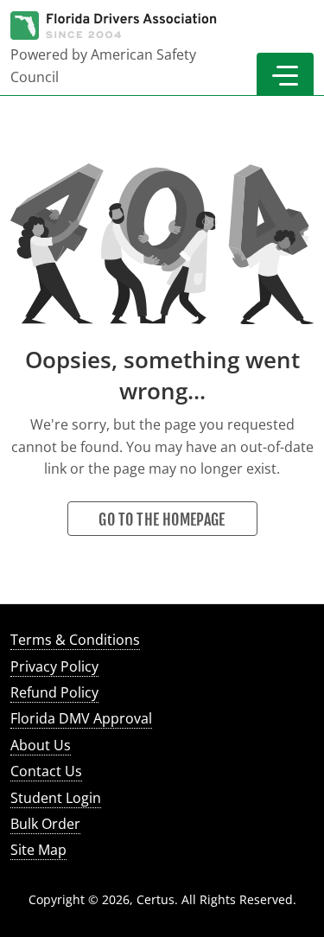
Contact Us (46, 771)
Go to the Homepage (161, 519)
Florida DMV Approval (81, 718)
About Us (40, 745)
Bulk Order (45, 823)
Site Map (38, 849)
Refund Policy (54, 692)
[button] (285, 74)
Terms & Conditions (75, 639)
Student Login (55, 797)
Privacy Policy (54, 666)
